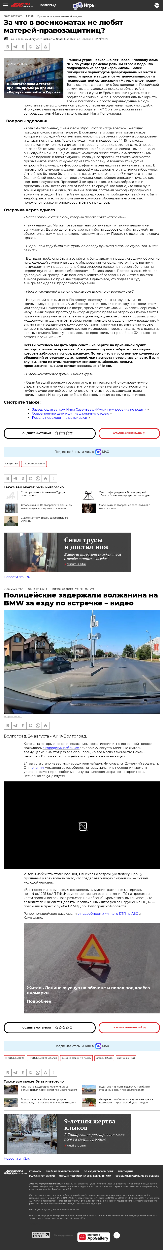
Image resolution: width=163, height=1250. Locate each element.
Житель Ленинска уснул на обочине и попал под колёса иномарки (88, 990)
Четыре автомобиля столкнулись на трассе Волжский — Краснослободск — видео (126, 1101)
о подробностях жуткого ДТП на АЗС (108, 914)
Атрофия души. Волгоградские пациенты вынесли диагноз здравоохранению (46, 507)
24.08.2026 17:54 (13, 588)
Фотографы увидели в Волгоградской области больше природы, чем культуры (124, 494)
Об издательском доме (99, 1171)
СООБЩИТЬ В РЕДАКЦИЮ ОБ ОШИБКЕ (137, 1176)
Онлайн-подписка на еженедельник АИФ (85, 1176)
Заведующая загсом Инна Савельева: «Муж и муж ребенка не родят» (89, 409)
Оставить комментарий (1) (129, 433)
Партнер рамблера (63, 1235)
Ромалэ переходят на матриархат (59, 418)
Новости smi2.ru (17, 577)
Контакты (35, 1171)
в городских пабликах (61, 748)
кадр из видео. (13, 716)
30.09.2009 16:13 (13, 16)
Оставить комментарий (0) (129, 1027)
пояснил (36, 768)
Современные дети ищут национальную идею (70, 413)
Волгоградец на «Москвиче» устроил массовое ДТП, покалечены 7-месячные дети (48, 1101)
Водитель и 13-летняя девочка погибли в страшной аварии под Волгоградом (124, 1088)
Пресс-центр (125, 1171)
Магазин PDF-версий (42, 1176)
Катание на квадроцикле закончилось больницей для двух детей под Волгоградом (49, 1088)
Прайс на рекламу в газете (62, 1171)
